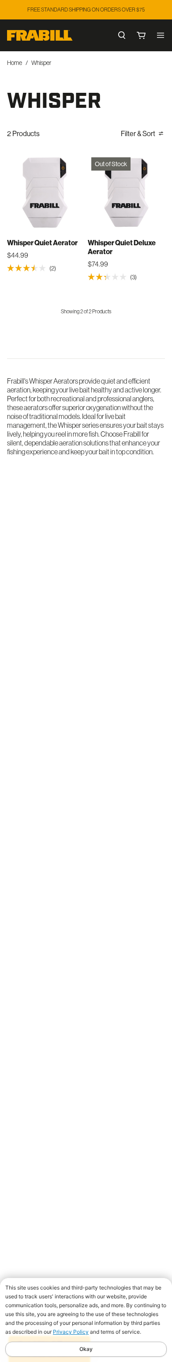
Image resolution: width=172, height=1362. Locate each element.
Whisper (41, 63)
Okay (86, 1349)
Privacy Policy (71, 1331)
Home (14, 63)
